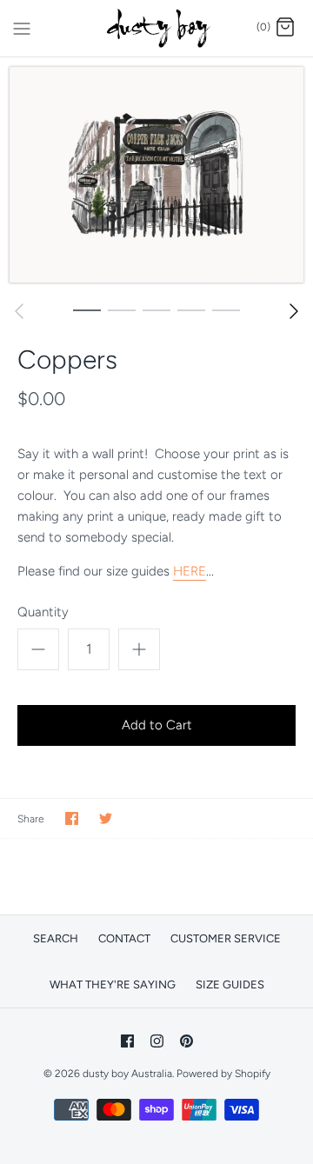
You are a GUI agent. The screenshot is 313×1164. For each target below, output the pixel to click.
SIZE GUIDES (230, 984)
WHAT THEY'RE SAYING (113, 984)
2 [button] (121, 309)
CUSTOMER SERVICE (225, 938)
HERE (189, 571)
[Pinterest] (186, 1041)
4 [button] (191, 309)
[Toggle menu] (21, 27)
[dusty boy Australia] (157, 28)
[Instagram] (156, 1041)
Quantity (43, 612)
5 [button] (226, 309)
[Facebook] (127, 1041)
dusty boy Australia (127, 1074)
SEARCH (55, 938)
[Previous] (19, 311)
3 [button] (156, 309)
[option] (156, 174)
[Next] (294, 311)
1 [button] (87, 309)
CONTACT (124, 938)
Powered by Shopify (223, 1074)
